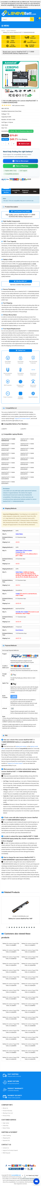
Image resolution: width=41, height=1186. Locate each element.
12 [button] (34, 927)
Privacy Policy (6, 1115)
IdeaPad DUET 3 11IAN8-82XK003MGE (8, 477)
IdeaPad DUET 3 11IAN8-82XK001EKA (8, 454)
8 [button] (24, 927)
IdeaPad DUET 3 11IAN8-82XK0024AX (8, 458)
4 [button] (14, 927)
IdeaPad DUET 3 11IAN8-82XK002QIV (8, 468)
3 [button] (11, 927)
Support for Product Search (22, 418)
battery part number (21, 746)
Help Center (6, 1123)
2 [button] (9, 927)
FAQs (34, 191)
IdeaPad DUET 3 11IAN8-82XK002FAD (8, 463)
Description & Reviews (6, 191)
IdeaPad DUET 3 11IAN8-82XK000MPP (8, 444)
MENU (6, 26)
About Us (5, 1108)
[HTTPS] (30, 1169)
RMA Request (6, 1153)
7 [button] (21, 927)
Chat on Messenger (22, 161)
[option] (20, 74)
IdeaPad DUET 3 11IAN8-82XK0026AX (27, 458)
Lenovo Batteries (11, 30)
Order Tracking (7, 1135)
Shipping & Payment (25, 191)
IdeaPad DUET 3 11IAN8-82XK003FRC (27, 473)
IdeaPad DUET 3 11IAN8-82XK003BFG (8, 473)
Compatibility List (16, 191)
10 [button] (29, 927)
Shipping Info (6, 1138)
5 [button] (16, 927)
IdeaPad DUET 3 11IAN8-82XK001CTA (27, 449)
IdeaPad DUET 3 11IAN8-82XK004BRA (27, 477)
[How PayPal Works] (24, 1169)
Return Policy (6, 1128)
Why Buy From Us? (8, 1113)
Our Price (5, 139)
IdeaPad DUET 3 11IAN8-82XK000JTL (27, 439)
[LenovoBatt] (19, 13)
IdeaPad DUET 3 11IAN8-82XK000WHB (27, 444)
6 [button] (19, 927)
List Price (5, 135)
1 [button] (6, 927)
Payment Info (6, 1140)
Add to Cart (25, 144)
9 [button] (26, 927)
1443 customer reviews (18, 105)
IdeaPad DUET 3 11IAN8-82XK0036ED (27, 468)
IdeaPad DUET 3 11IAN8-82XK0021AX (27, 454)
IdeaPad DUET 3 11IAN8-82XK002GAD (27, 463)
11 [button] (31, 927)
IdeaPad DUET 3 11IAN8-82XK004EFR (8, 482)
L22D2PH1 (23, 429)
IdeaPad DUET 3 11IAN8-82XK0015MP (8, 449)
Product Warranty (7, 1110)
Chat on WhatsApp (22, 166)
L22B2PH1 (4, 429)
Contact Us (6, 1148)
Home (3, 30)
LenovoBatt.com (16, 1175)
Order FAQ (5, 1125)
